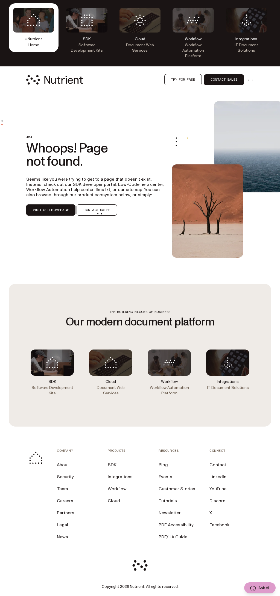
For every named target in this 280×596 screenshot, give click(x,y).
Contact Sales (224, 79)
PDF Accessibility (176, 525)
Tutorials (168, 501)
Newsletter (170, 513)
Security (65, 477)
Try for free (183, 79)
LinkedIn (217, 477)
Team (62, 489)
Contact (217, 465)
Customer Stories (177, 489)
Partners (65, 513)
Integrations (120, 477)
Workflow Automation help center (60, 190)
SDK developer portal (94, 184)
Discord (217, 501)
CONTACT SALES (96, 210)
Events (165, 477)
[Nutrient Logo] (54, 80)
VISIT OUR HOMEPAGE (51, 210)
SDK (112, 465)
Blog (163, 465)
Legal (62, 525)
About (63, 465)
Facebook (219, 525)
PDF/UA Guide (173, 537)
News (62, 537)
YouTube (217, 489)
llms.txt (103, 190)
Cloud (114, 501)
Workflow (117, 489)
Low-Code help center (140, 184)
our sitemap (130, 190)
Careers (65, 501)
